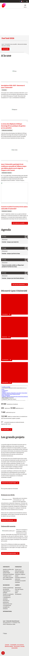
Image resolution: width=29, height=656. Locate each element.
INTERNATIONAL (7, 611)
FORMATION (18, 566)
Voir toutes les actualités (19, 223)
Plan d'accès (17, 646)
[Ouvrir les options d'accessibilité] (3, 653)
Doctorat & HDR (6, 595)
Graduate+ (17, 582)
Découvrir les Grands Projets (9, 482)
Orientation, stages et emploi (20, 575)
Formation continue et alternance (20, 578)
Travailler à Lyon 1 (7, 576)
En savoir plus (5, 429)
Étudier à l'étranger (19, 572)
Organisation (6, 571)
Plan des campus (19, 589)
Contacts (7, 644)
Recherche (4, 337)
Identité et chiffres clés (8, 569)
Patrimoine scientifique (8, 574)
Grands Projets (6, 572)
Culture (16, 591)
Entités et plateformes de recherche (8, 588)
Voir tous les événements (18, 284)
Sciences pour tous (7, 604)
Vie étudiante (5, 359)
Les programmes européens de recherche (7, 607)
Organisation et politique (6, 591)
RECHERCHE (6, 585)
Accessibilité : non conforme (17, 644)
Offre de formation (19, 571)
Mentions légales (9, 646)
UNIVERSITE (6, 566)
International (5, 382)
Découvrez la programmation (9, 553)
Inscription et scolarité (20, 580)
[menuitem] (22, 1)
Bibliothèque (18, 587)
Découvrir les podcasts (7, 520)
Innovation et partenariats (6, 601)
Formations (5, 314)
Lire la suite (5, 49)
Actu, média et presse (8, 577)
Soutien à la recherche (8, 594)
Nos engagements (7, 579)
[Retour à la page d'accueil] (3, 5)
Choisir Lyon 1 (18, 569)
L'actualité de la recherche (6, 598)
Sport (16, 592)
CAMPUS (17, 585)
